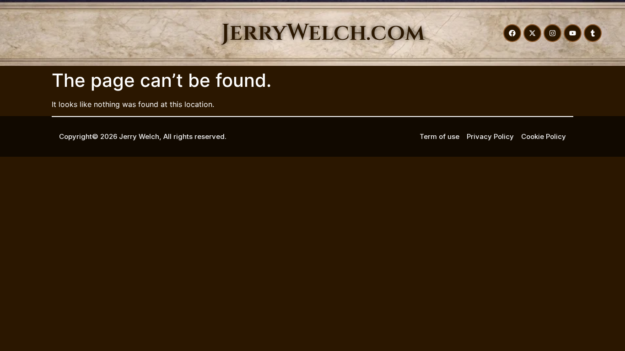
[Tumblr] (593, 33)
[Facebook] (512, 33)
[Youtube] (573, 33)
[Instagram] (552, 33)
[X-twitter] (532, 33)
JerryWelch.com (323, 32)
